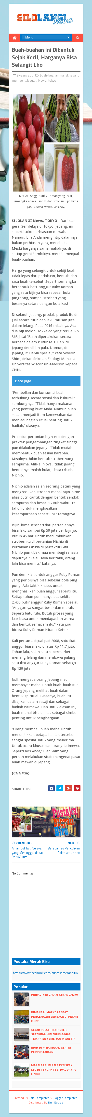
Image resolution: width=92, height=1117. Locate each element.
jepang (74, 75)
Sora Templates (39, 1097)
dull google (55, 1102)
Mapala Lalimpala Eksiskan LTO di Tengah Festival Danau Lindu (53, 1069)
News (42, 80)
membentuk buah (24, 80)
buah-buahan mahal (54, 75)
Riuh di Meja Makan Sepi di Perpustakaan (51, 1049)
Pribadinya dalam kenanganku (54, 994)
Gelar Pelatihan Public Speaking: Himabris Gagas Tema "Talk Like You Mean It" (53, 1034)
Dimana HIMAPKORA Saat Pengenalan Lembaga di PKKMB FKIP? (54, 1016)
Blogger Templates (65, 1097)
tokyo (52, 80)
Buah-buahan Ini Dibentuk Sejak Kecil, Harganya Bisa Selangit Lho (54, 822)
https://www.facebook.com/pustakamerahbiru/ (45, 972)
